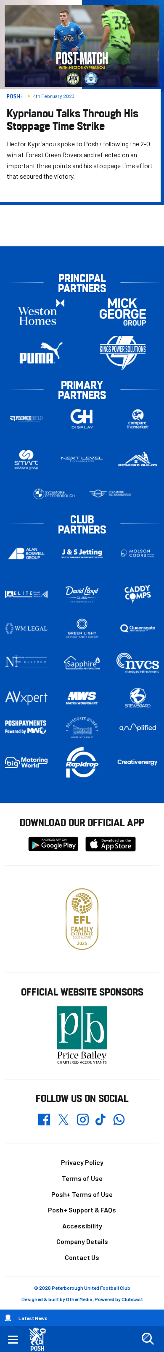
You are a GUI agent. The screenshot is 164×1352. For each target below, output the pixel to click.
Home (8, 1318)
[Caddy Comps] (137, 594)
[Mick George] (123, 312)
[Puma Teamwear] (41, 353)
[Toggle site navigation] (13, 1339)
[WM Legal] (26, 628)
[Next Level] (82, 459)
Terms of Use (82, 1178)
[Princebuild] (26, 419)
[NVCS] (137, 663)
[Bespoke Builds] (137, 459)
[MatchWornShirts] (82, 698)
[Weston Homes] (41, 312)
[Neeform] (26, 663)
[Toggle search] (147, 1339)
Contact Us (82, 1257)
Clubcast (132, 1299)
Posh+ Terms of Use (82, 1194)
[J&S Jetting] (82, 553)
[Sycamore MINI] (110, 493)
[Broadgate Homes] (82, 727)
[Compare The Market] (137, 419)
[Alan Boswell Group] (26, 553)
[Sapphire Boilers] (82, 662)
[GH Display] (82, 419)
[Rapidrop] (82, 762)
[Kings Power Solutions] (123, 353)
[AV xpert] (26, 698)
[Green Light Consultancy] (82, 628)
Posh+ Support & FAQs (82, 1210)
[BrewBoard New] (137, 698)
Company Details (82, 1241)
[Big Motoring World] (26, 762)
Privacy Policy (82, 1162)
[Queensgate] (137, 628)
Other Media (79, 1299)
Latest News (33, 1318)
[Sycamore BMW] (54, 493)
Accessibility (82, 1226)
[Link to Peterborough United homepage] (41, 1339)
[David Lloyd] (82, 594)
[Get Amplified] (137, 727)
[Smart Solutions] (26, 460)
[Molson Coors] (137, 553)
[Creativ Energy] (137, 762)
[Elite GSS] (26, 594)
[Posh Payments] (26, 727)
